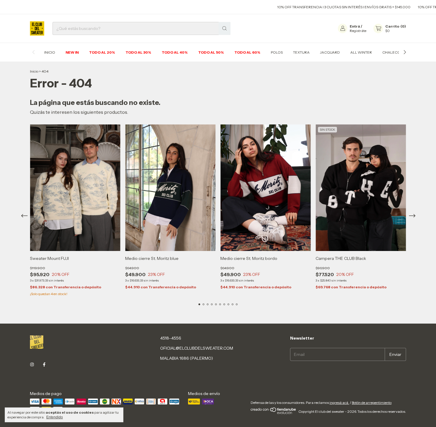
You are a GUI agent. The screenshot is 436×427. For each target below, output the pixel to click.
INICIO (49, 52)
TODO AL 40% (175, 52)
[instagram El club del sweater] (32, 364)
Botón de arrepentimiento (372, 402)
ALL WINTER (361, 52)
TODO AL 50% (211, 52)
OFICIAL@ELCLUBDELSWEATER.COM (196, 348)
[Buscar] (224, 28)
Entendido (54, 417)
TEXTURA (301, 52)
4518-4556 (170, 338)
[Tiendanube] (274, 413)
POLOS (277, 52)
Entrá (355, 26)
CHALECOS (392, 52)
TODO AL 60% (247, 52)
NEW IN (72, 52)
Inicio (34, 71)
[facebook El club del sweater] (44, 364)
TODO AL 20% (102, 52)
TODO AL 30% (138, 52)
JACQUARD (330, 52)
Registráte (358, 30)
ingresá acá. (339, 402)
